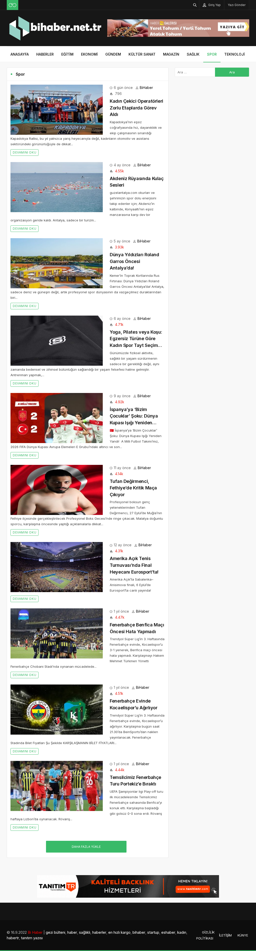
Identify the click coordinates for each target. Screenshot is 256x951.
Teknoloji (234, 54)
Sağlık (193, 54)
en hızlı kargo (119, 932)
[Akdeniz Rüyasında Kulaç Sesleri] (56, 187)
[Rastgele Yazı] (12, 5)
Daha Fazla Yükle (86, 847)
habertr (13, 937)
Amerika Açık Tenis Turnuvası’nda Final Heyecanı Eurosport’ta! (134, 565)
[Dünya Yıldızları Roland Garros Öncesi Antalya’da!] (56, 263)
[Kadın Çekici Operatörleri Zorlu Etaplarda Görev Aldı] (56, 109)
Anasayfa (19, 54)
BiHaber (146, 87)
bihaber (138, 932)
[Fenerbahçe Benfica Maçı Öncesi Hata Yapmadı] (56, 633)
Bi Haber (35, 932)
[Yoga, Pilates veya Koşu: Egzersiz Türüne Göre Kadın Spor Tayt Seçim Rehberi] (56, 340)
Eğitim (67, 54)
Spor (212, 54)
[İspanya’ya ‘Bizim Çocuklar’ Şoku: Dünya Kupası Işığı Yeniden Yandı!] (56, 418)
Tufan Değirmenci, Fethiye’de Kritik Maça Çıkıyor (133, 488)
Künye (243, 935)
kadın (181, 932)
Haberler (45, 54)
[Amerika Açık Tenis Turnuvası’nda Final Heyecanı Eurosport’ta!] (56, 567)
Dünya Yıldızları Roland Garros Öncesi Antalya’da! (134, 261)
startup (153, 932)
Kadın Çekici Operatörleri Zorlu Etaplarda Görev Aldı (136, 107)
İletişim (225, 935)
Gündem (113, 54)
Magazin (171, 54)
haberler (99, 932)
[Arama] (195, 5)
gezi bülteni (55, 932)
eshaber (168, 932)
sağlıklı (84, 932)
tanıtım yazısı (32, 937)
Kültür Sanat (142, 54)
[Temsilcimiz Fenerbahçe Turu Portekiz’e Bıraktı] (56, 785)
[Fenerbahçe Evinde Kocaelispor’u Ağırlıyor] (56, 709)
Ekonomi (89, 54)
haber (72, 932)
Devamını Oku (24, 152)
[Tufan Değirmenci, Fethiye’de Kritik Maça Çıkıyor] (56, 489)
